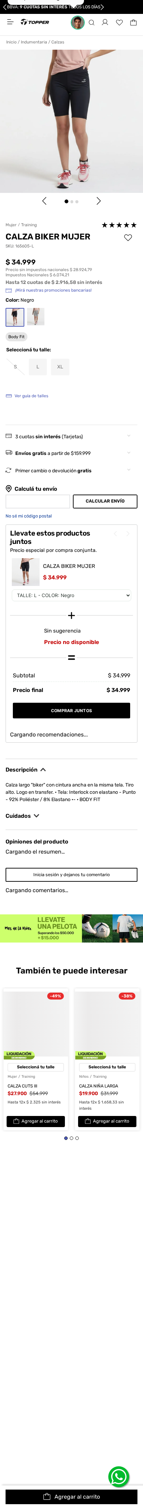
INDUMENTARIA (34, 42)
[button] (92, 22)
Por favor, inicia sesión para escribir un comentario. (71, 645)
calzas (57, 42)
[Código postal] (38, 501)
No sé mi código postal (29, 516)
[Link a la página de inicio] (13, 42)
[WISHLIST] (119, 23)
